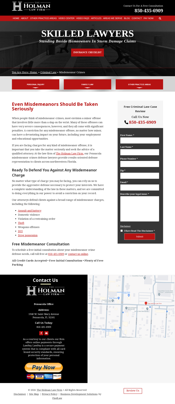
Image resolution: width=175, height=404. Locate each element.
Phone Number (129, 158)
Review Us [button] (132, 390)
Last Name (126, 147)
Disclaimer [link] (20, 394)
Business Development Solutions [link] (79, 394)
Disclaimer (125, 226)
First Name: (127, 135)
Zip (122, 170)
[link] (160, 18)
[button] (41, 333)
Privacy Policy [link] (49, 394)
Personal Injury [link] (35, 84)
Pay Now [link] (148, 18)
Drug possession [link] (28, 235)
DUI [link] (20, 231)
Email (124, 182)
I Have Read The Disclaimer (139, 231)
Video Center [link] (66, 18)
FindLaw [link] (57, 398)
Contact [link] (137, 18)
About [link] (24, 18)
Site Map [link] (34, 394)
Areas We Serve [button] (112, 18)
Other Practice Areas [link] (43, 18)
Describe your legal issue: (134, 194)
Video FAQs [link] (82, 18)
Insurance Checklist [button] (87, 52)
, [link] (70, 153)
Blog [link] (127, 18)
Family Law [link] (87, 84)
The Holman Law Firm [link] (49, 389)
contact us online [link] (78, 254)
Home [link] (16, 18)
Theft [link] (21, 223)
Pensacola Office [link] (44, 304)
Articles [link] (96, 18)
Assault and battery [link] (29, 210)
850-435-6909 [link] (149, 10)
